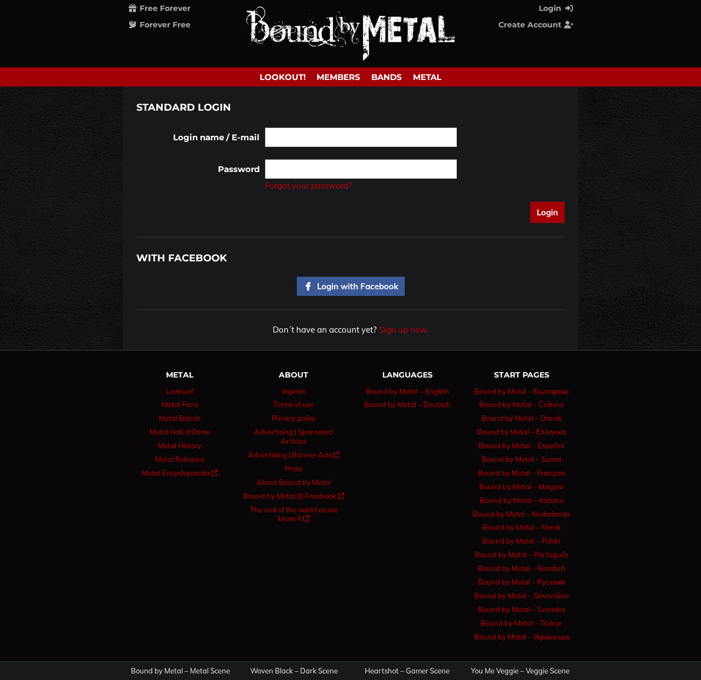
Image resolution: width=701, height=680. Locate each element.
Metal (427, 77)
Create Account (531, 25)
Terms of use (293, 404)
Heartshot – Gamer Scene (407, 671)
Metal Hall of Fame (180, 431)
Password (239, 169)
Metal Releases (179, 459)
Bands (386, 77)
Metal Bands (179, 418)
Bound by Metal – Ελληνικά (521, 431)
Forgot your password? (308, 185)
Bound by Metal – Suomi (521, 459)
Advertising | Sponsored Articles (293, 436)
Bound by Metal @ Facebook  (293, 496)
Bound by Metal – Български (521, 391)
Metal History (180, 445)
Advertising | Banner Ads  (293, 454)
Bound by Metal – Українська (521, 636)
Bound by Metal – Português (521, 554)
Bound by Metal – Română (521, 568)
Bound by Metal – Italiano (522, 500)
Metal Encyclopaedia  (179, 472)
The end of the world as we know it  (294, 514)
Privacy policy (294, 418)
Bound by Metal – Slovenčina (521, 595)
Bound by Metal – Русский (521, 582)
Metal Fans (180, 404)
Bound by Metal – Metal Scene (180, 671)
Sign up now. (403, 329)
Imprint (294, 391)
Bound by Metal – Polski (521, 540)
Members (338, 77)
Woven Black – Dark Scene (294, 671)
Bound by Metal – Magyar (521, 486)
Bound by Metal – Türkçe (521, 623)
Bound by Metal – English (407, 391)
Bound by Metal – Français (521, 472)
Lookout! (283, 77)
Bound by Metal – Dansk (521, 418)
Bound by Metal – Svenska (521, 609)
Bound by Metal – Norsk (521, 527)
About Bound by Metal (293, 482)
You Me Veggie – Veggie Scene (520, 671)
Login (551, 8)
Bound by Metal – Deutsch (407, 404)
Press (293, 468)
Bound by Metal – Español (521, 445)
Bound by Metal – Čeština (521, 404)
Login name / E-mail (216, 137)
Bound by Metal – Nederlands (521, 514)
